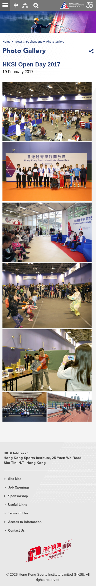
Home (6, 42)
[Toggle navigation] (5, 5)
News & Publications (28, 42)
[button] (25, 5)
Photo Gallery (55, 42)
